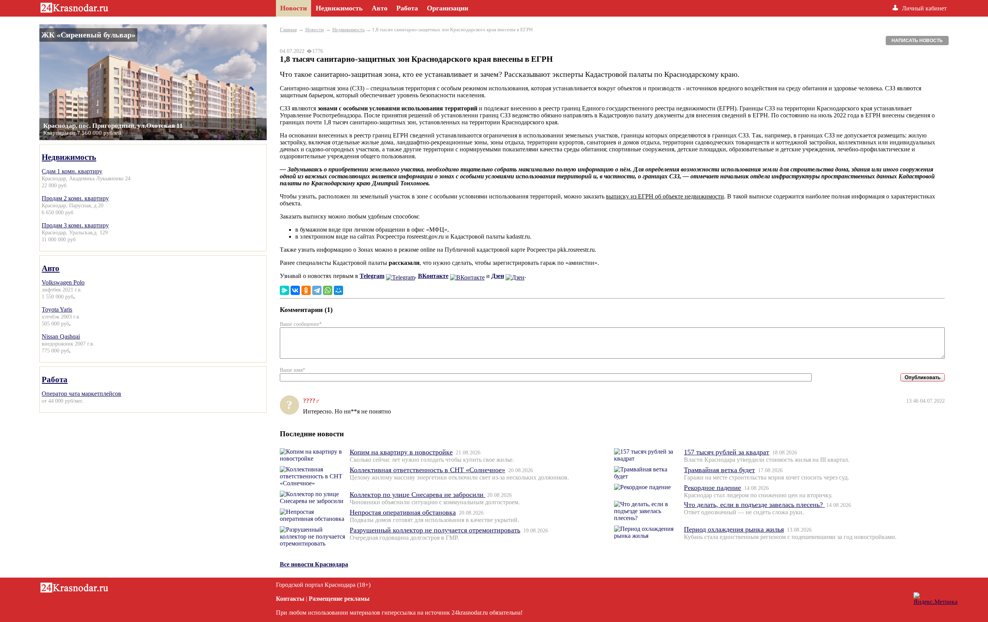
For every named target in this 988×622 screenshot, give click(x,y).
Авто (50, 268)
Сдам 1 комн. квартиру (72, 171)
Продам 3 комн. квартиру (75, 225)
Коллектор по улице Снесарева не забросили (418, 494)
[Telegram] (316, 290)
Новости (314, 29)
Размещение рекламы (339, 598)
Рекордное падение (712, 487)
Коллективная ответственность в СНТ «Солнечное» (427, 470)
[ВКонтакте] (295, 290)
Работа (55, 379)
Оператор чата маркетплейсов (81, 393)
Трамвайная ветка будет (719, 470)
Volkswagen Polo (63, 282)
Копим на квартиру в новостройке (401, 452)
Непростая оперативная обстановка (403, 512)
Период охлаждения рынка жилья (734, 529)
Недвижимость (69, 157)
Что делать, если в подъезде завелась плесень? (754, 504)
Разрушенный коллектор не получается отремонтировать (435, 530)
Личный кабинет (924, 8)
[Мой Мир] (338, 290)
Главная (288, 29)
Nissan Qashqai (61, 336)
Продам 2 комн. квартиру (75, 198)
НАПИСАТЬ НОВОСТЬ (917, 40)
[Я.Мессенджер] (284, 290)
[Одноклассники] (306, 290)
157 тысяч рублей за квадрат (726, 452)
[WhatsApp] (327, 290)
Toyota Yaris (57, 309)
